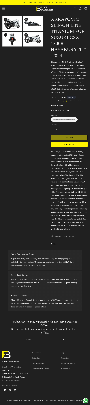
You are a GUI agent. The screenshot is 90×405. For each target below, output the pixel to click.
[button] (3, 8)
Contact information (76, 400)
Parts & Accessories (68, 363)
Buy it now (69, 145)
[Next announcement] (86, 2)
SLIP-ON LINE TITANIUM (65, 120)
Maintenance (65, 369)
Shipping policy (63, 400)
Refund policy (27, 400)
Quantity (54, 125)
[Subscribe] (63, 339)
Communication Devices (40, 369)
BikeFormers (16, 400)
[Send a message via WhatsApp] (85, 400)
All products (36, 353)
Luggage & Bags (38, 363)
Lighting (64, 353)
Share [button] (55, 244)
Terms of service (50, 400)
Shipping (64, 101)
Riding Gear (36, 358)
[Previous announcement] (3, 2)
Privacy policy (38, 400)
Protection (65, 358)
